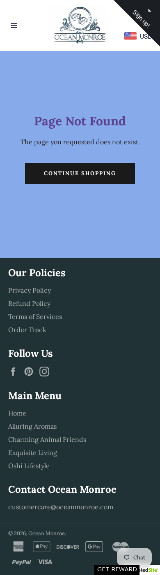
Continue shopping (80, 173)
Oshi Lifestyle (29, 466)
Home (17, 413)
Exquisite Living (32, 452)
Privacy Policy (29, 290)
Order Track (27, 330)
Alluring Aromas (32, 426)
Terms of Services (35, 316)
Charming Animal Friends (47, 439)
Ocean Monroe (46, 533)
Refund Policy (29, 303)
